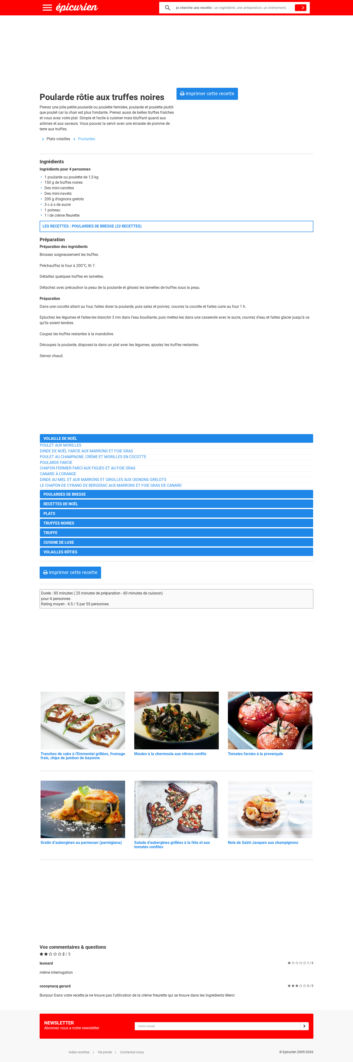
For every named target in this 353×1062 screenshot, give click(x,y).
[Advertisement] (176, 50)
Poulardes (86, 139)
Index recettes (79, 1052)
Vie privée (105, 1052)
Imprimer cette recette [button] (209, 93)
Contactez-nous (132, 1052)
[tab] (176, 438)
